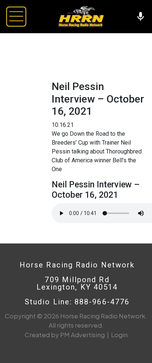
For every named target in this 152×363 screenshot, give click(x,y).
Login (119, 335)
